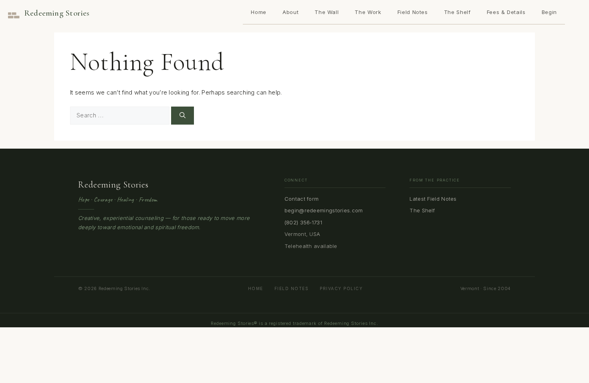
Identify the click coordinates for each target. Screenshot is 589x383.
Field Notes (412, 12)
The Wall (327, 12)
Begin (549, 12)
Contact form (301, 199)
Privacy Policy (341, 288)
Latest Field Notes (432, 199)
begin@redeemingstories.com (323, 210)
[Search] (182, 116)
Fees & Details (506, 12)
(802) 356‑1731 (303, 222)
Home (258, 12)
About (290, 12)
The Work (368, 12)
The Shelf (457, 12)
